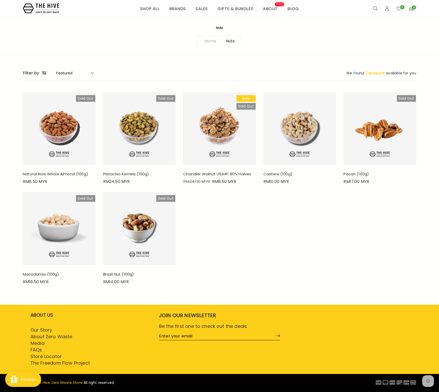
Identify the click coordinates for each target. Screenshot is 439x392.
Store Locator (46, 356)
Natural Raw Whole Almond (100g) (55, 174)
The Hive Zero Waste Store (59, 382)
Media (37, 343)
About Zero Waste (51, 336)
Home (210, 41)
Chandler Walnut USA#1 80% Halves (217, 174)
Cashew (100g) (277, 174)
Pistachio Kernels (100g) (126, 174)
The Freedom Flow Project (60, 363)
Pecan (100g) (356, 174)
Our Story (41, 330)
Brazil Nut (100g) (118, 274)
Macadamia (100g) (41, 274)
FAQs (36, 350)
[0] (399, 9)
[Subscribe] (276, 336)
